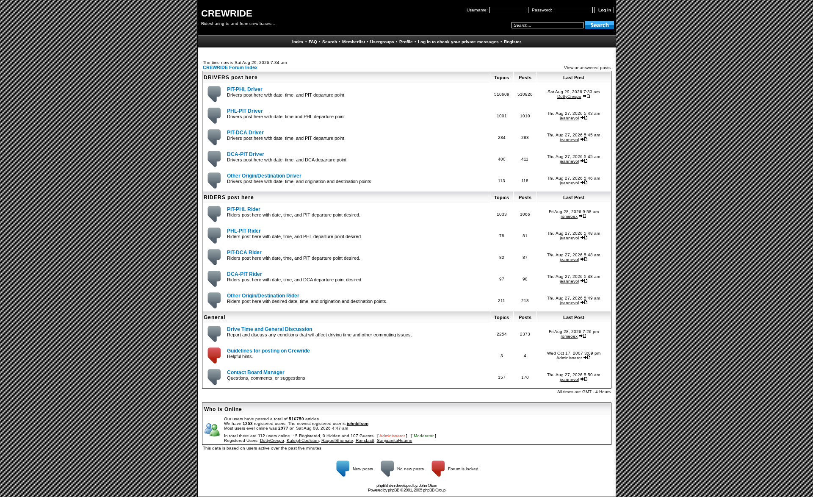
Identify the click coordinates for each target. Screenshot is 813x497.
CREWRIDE (226, 13)
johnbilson (357, 423)
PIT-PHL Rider (243, 209)
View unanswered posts (587, 67)
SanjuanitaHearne (394, 440)
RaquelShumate (337, 440)
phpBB (393, 490)
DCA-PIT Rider (244, 274)
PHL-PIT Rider (244, 231)
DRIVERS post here (231, 78)
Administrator (569, 357)
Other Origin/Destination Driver (264, 176)
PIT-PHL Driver (245, 89)
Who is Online (223, 409)
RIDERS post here (229, 197)
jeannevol (569, 118)
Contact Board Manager (256, 372)
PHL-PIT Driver (245, 111)
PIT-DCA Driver (245, 133)
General (215, 317)
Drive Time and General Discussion (269, 329)
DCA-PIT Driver (245, 154)
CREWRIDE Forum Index (230, 67)
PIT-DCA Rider (244, 252)
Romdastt (365, 440)
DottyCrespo (569, 96)
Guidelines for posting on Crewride (268, 351)
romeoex (569, 216)
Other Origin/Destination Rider (263, 296)
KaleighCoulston (303, 440)
